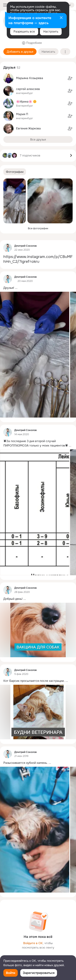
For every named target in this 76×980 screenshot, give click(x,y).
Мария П (22, 114)
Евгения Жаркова (28, 128)
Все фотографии (38, 228)
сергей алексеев (28, 89)
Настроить (50, 31)
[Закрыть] (61, 18)
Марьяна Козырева (29, 78)
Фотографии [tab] (14, 172)
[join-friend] (70, 78)
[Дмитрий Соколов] (7, 247)
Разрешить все (24, 31)
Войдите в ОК (33, 943)
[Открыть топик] (38, 259)
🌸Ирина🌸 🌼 (26, 101)
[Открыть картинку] (34, 355)
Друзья (9, 67)
